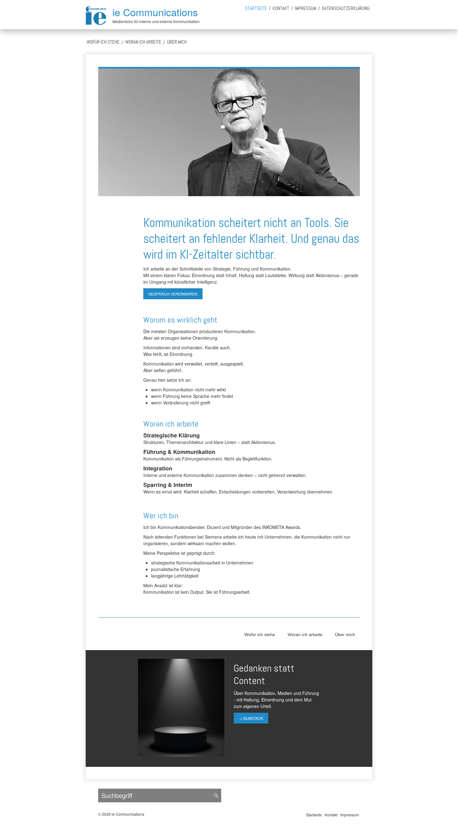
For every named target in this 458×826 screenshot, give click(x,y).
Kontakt (281, 8)
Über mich (177, 42)
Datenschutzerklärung (346, 8)
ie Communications (155, 12)
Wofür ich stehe (103, 42)
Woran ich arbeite (143, 42)
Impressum (305, 8)
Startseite (256, 8)
